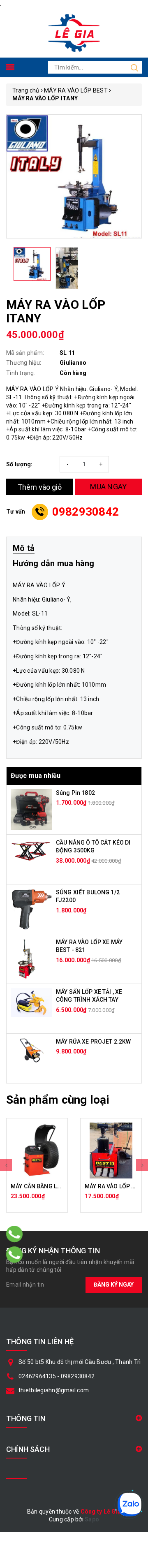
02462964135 (37, 1376)
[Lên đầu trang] (136, 1084)
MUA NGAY (108, 486)
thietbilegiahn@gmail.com (53, 1390)
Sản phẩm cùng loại (57, 1100)
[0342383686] (14, 1234)
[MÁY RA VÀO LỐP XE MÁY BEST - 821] (26, 958)
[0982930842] (14, 1254)
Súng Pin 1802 (75, 792)
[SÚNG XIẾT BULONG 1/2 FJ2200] (31, 908)
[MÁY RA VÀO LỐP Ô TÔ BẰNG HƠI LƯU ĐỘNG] (111, 1150)
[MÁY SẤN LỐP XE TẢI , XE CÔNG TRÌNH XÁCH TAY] (31, 1001)
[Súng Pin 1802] (31, 809)
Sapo (92, 1519)
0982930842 (85, 512)
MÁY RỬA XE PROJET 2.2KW (93, 1041)
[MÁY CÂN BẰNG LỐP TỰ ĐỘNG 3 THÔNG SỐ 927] (37, 1150)
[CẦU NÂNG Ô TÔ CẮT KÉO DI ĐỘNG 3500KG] (31, 849)
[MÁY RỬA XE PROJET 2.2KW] (31, 1049)
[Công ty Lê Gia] (73, 32)
